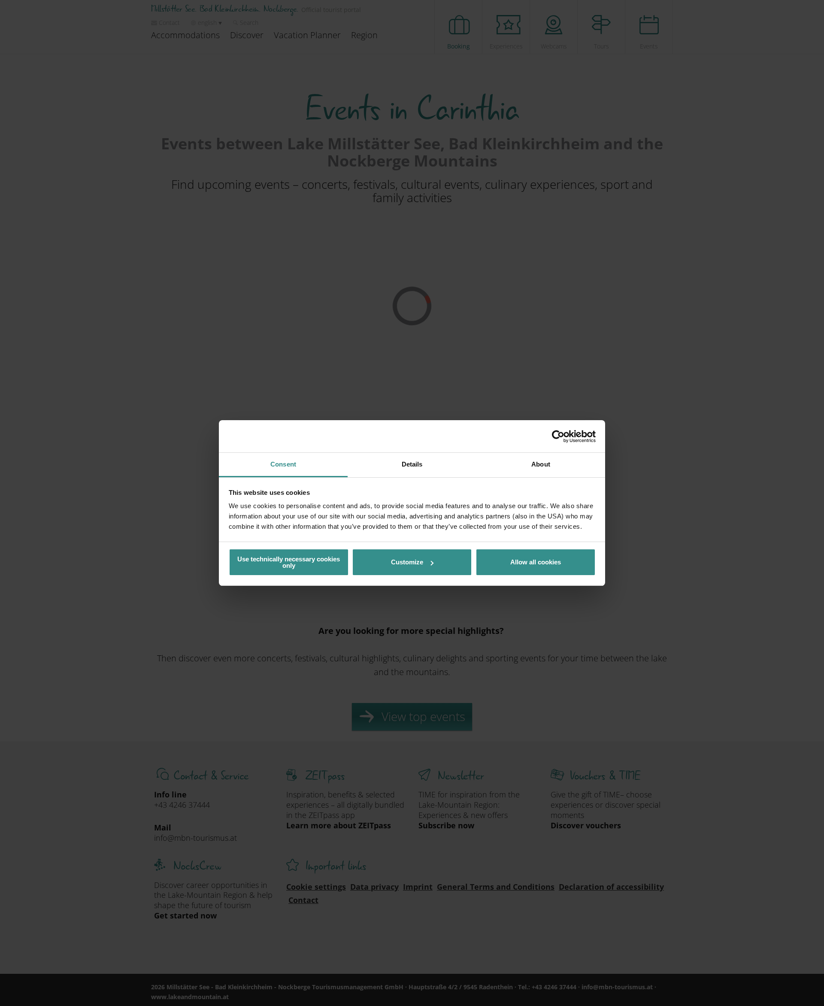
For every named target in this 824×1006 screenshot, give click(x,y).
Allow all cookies (535, 562)
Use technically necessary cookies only (288, 562)
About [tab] (540, 464)
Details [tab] (412, 464)
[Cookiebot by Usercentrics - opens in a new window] (558, 436)
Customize (407, 562)
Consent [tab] (283, 464)
